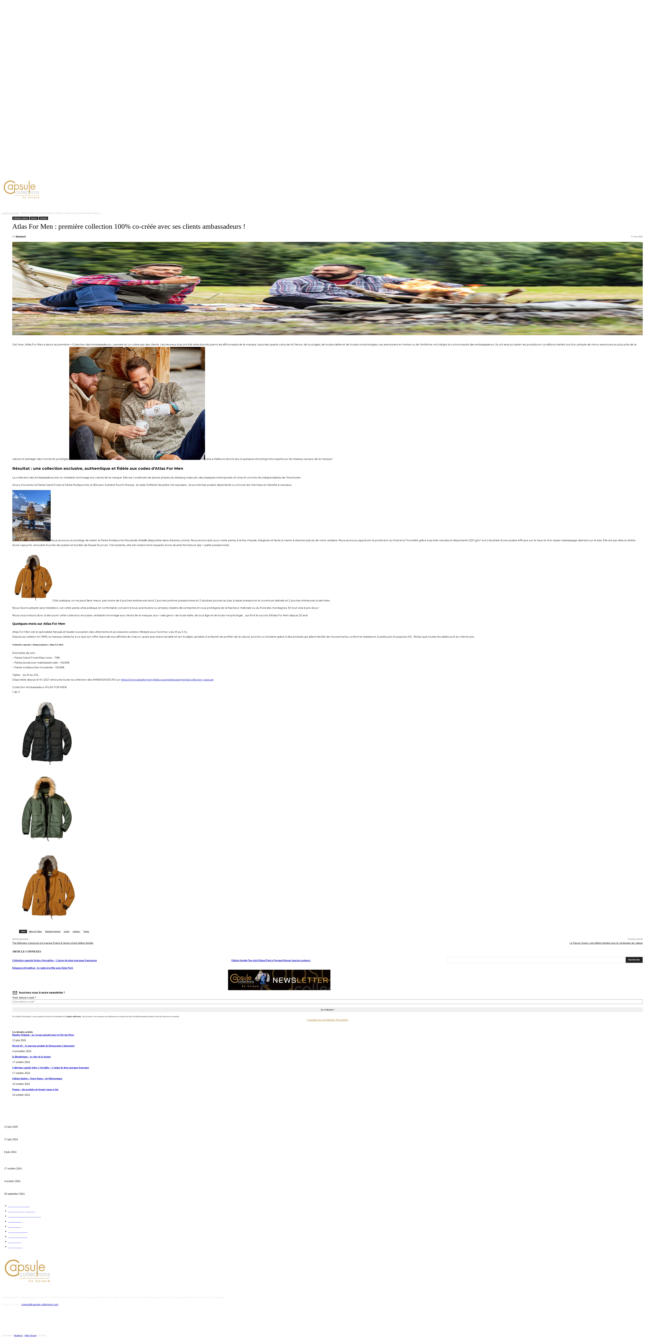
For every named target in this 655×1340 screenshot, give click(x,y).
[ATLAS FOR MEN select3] (47, 767)
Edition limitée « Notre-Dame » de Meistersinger (37, 1078)
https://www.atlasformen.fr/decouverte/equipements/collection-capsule (167, 679)
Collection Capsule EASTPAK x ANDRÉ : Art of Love (28, 1134)
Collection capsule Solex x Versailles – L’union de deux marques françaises (54, 960)
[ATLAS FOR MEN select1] (47, 919)
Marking (18, 1335)
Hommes (43, 218)
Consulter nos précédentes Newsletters (327, 1019)
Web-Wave (30, 1335)
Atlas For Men (35, 931)
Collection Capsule (10, 213)
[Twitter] (34, 174)
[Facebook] (25, 174)
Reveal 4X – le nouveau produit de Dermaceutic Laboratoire (43, 1046)
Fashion (34, 218)
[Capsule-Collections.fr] (82, 190)
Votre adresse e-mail (24, 997)
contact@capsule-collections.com (39, 1304)
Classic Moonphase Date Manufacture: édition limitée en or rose (33, 1146)
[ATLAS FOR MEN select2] (47, 843)
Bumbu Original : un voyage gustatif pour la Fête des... (29, 1121)
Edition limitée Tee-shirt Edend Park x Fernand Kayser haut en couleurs (270, 960)
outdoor (76, 931)
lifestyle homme (52, 931)
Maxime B (21, 236)
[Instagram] (29, 174)
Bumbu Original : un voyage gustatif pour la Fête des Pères (43, 1035)
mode (66, 931)
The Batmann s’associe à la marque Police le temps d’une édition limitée (52, 943)
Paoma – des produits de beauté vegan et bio (35, 1089)
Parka (86, 931)
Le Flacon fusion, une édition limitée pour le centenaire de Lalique (606, 943)
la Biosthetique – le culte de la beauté (31, 1056)
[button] (163, 205)
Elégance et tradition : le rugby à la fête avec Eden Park (42, 968)
